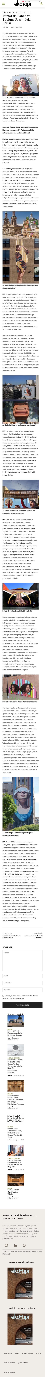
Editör (5, 27)
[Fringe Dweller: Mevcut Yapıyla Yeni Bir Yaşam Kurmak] (16, 1021)
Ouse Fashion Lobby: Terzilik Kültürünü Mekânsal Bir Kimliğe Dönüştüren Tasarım (16, 1099)
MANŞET (10, 1029)
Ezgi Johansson (13, 1038)
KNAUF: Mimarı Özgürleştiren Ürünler (13, 1192)
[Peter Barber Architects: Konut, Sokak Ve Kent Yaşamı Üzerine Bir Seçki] (16, 1119)
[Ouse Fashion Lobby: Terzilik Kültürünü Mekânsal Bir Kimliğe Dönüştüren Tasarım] (16, 1086)
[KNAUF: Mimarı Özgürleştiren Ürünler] (16, 1180)
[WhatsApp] (24, 1246)
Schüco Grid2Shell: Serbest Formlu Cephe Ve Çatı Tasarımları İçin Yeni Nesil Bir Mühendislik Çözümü (15, 1066)
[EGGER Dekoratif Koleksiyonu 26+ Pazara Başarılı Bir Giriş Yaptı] (16, 1150)
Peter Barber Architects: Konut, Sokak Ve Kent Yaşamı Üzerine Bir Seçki (15, 1132)
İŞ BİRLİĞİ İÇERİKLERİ (14, 1058)
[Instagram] (6, 1246)
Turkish (27, 1)
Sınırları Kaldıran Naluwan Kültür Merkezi (11, 937)
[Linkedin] (15, 1246)
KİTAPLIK (10, 1126)
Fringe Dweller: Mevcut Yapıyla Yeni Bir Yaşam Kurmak (15, 1033)
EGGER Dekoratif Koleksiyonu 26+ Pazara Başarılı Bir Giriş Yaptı (15, 1163)
